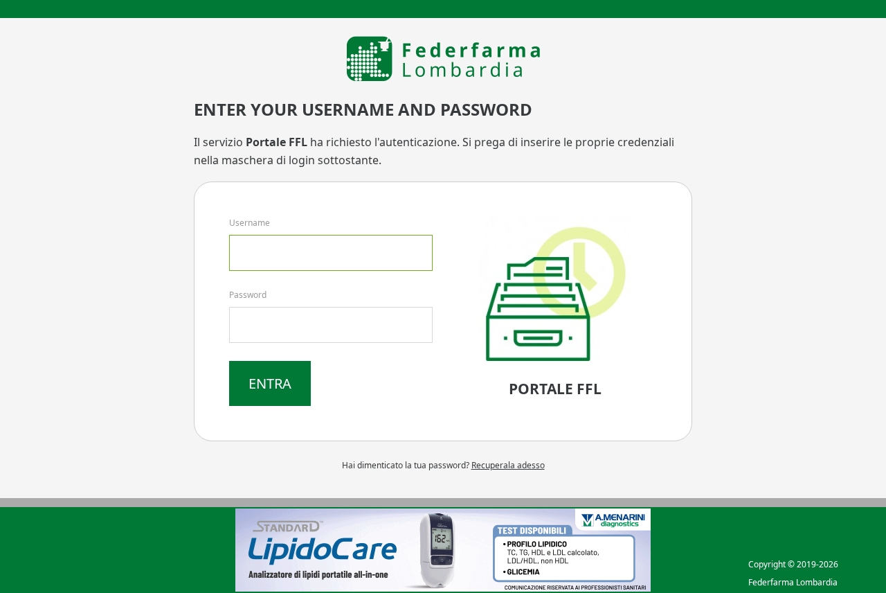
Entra (269, 383)
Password (247, 295)
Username (249, 223)
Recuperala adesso (508, 465)
